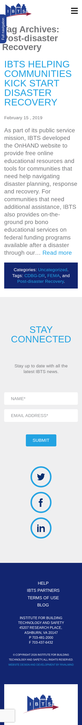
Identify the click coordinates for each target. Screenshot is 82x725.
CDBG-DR (34, 275)
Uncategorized (52, 269)
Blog (43, 605)
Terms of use (43, 597)
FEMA (53, 275)
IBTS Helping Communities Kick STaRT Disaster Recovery (38, 83)
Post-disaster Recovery (40, 281)
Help (43, 583)
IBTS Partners (43, 590)
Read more (57, 252)
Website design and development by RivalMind (41, 664)
